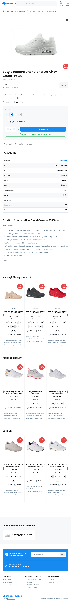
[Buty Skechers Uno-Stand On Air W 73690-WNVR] (35, 446)
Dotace (51, 579)
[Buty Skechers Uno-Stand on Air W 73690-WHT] (57, 446)
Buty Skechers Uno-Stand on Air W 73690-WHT (57, 466)
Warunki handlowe (32, 587)
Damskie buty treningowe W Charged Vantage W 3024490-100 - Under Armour (13, 392)
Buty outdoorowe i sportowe (16, 11)
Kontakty (29, 582)
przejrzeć (52, 582)
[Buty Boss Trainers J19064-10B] (35, 373)
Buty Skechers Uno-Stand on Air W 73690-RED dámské (57, 312)
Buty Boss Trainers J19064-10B (35, 392)
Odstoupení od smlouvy (33, 579)
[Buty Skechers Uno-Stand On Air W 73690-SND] (13, 293)
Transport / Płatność (32, 584)
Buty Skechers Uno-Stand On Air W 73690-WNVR (35, 466)
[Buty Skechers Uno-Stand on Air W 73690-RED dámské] (57, 293)
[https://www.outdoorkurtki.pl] (3, 11)
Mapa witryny (12, 599)
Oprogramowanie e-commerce (50, 598)
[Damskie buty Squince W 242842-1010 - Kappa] (57, 373)
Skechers (64, 85)
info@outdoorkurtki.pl (19, 566)
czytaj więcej (12, 98)
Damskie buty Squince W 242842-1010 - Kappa (57, 392)
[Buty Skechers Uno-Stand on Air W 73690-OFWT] (13, 446)
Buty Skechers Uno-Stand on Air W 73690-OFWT (13, 466)
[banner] (8, 3)
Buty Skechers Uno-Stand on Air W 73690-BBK (35, 312)
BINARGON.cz (64, 598)
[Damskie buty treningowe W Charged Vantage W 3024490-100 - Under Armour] (13, 373)
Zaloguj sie (62, 554)
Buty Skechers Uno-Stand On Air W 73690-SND (13, 312)
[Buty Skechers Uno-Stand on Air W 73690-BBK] (35, 293)
